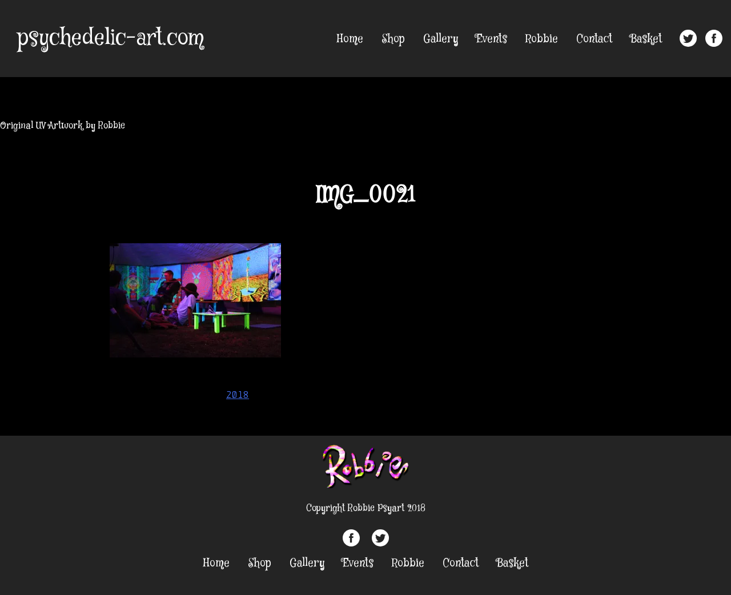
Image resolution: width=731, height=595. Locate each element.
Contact (594, 39)
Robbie (541, 39)
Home (350, 39)
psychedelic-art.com (110, 38)
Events (491, 39)
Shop (393, 39)
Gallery (440, 39)
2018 (237, 394)
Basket (646, 39)
